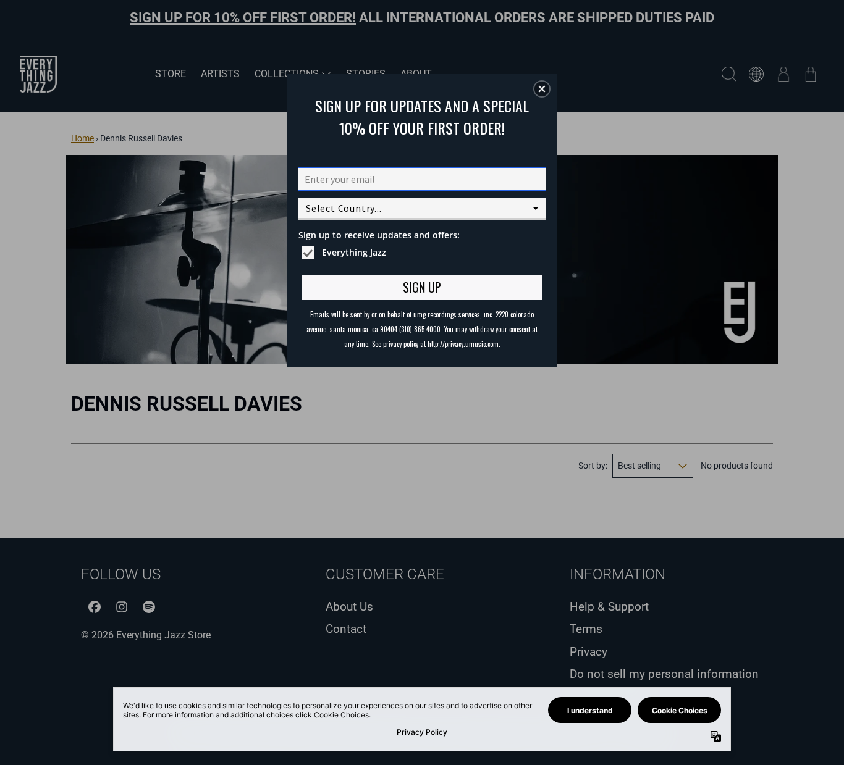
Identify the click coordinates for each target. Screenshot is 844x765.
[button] (541, 89)
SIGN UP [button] (422, 287)
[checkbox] (424, 252)
